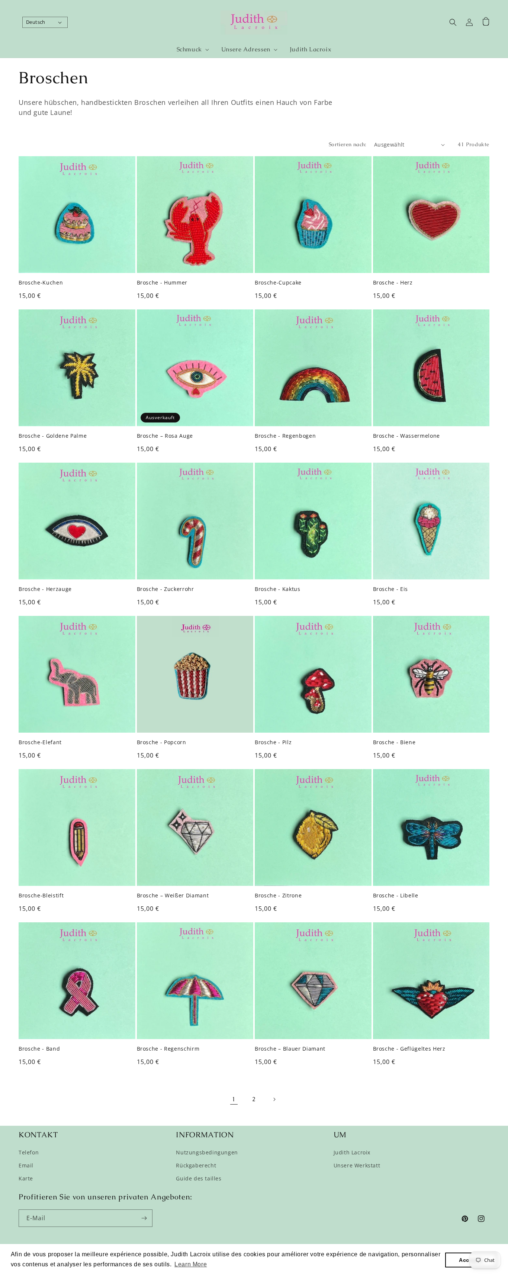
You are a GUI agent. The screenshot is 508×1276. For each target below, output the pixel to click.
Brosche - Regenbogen (285, 436)
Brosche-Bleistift (41, 895)
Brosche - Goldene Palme (53, 436)
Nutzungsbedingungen (207, 1152)
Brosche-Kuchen (41, 282)
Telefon (29, 1152)
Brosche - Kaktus (277, 589)
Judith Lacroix (352, 1152)
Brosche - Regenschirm (168, 1048)
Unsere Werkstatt (357, 1165)
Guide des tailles (198, 1178)
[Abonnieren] (144, 1218)
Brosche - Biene (394, 742)
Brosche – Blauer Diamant (290, 1048)
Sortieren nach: (348, 144)
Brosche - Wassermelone (406, 436)
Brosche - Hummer (162, 282)
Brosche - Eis (390, 589)
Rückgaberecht (196, 1165)
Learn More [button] (190, 1264)
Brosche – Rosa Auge (165, 436)
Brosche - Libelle (395, 895)
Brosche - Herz (393, 282)
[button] (189, 49)
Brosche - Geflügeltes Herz (409, 1048)
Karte (26, 1178)
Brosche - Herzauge (45, 589)
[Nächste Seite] (274, 1099)
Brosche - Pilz (273, 742)
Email (26, 1165)
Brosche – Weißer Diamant (173, 895)
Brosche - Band (39, 1048)
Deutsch (35, 22)
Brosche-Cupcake (278, 282)
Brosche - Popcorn (161, 742)
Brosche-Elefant (40, 742)
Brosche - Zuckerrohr (165, 589)
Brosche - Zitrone (278, 895)
